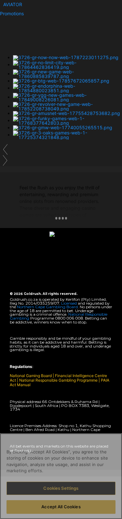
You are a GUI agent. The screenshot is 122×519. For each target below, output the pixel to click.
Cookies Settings (60, 488)
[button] (12, 4)
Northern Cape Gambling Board (47, 306)
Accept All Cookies (60, 506)
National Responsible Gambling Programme (58, 380)
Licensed (69, 303)
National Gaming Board (31, 375)
